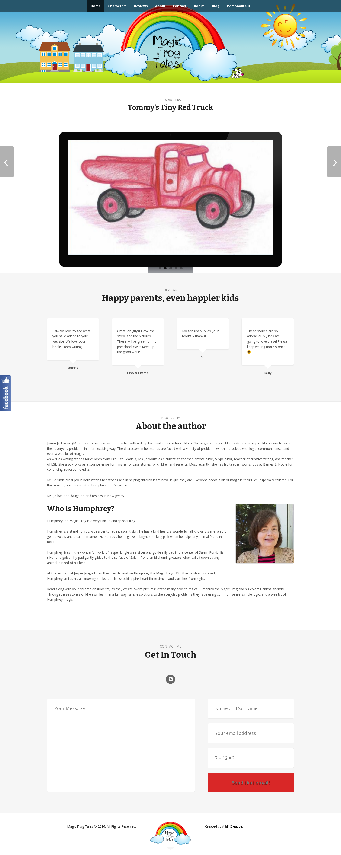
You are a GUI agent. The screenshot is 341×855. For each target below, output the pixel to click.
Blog (216, 6)
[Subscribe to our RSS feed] (170, 679)
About (160, 6)
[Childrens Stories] (170, 840)
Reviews (141, 6)
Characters (117, 6)
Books (199, 6)
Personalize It (238, 6)
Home (96, 6)
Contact (180, 6)
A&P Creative (232, 826)
